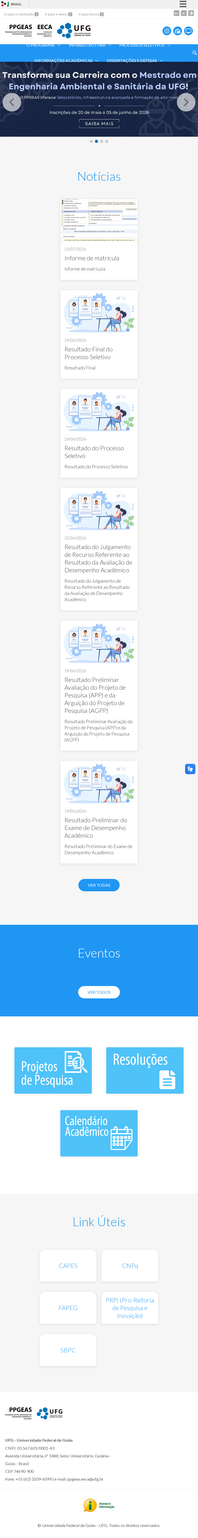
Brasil (16, 4)
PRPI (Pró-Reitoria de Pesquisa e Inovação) (130, 1307)
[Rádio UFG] (177, 31)
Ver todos (99, 992)
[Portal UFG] (73, 37)
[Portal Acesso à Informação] (99, 1510)
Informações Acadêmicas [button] (63, 60)
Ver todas (99, 885)
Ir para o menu (56, 14)
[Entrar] (4, 4)
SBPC (68, 1350)
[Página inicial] (18, 35)
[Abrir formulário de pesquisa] (195, 53)
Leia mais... (99, 239)
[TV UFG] (188, 31)
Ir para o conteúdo (19, 14)
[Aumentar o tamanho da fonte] (176, 13)
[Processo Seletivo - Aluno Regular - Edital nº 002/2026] (99, 98)
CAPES (68, 1265)
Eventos (99, 952)
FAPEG (68, 1307)
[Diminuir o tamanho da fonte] (184, 13)
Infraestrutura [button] (87, 44)
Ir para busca (89, 14)
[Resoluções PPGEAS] (145, 1091)
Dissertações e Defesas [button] (132, 60)
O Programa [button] (41, 44)
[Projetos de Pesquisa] (53, 1091)
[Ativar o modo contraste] (191, 13)
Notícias (99, 176)
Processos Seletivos (141, 44)
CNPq (130, 1265)
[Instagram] (166, 31)
